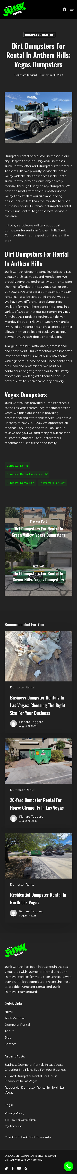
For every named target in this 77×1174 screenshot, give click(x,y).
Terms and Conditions (20, 1119)
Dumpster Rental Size (20, 483)
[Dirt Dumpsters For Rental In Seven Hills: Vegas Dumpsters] (38, 574)
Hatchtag (36, 1159)
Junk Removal (15, 1018)
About (9, 1031)
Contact (10, 1044)
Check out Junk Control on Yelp (28, 1137)
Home (9, 1012)
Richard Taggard (27, 74)
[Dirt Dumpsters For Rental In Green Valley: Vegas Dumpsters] (38, 529)
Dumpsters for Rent (53, 483)
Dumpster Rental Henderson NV (27, 474)
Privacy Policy (14, 1113)
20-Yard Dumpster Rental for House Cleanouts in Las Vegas (31, 1078)
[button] (72, 9)
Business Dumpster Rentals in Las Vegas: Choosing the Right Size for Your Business (35, 1067)
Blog (8, 1037)
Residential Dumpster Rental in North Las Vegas (34, 1090)
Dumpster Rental (39, 34)
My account (13, 1126)
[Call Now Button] (68, 1166)
